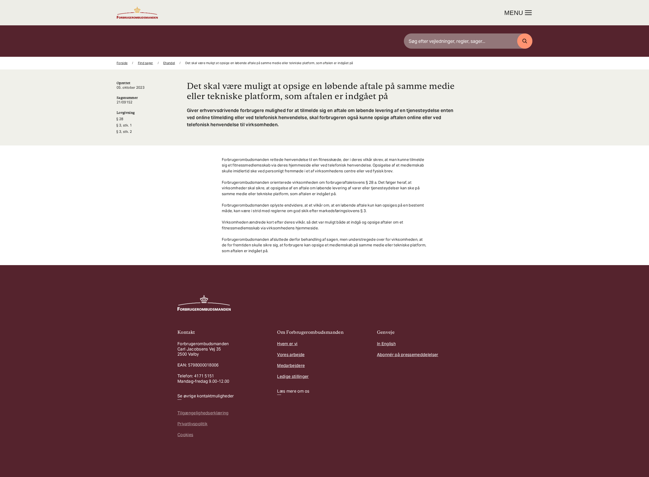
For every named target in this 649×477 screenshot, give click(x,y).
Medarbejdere (291, 365)
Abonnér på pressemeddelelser (407, 354)
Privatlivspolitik (192, 424)
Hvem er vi (287, 343)
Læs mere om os (293, 391)
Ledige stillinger (293, 376)
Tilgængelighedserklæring (203, 413)
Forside (122, 63)
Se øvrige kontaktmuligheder (205, 396)
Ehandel (169, 63)
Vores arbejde (290, 354)
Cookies (185, 434)
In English (386, 343)
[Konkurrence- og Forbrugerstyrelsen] (137, 13)
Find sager (145, 63)
